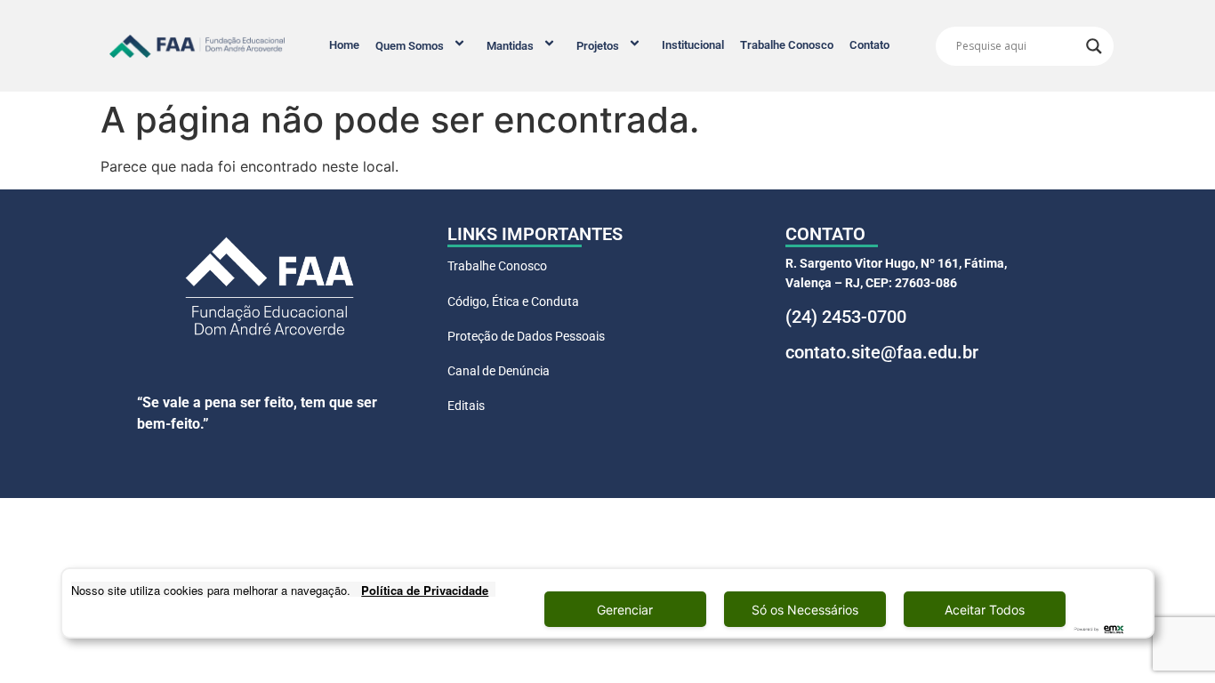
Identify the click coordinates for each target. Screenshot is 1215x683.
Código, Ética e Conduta (513, 301)
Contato (869, 45)
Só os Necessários (805, 609)
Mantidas (510, 45)
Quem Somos (409, 45)
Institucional (693, 45)
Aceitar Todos (985, 609)
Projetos (597, 45)
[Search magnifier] (1094, 46)
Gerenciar (625, 609)
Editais (466, 405)
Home (344, 45)
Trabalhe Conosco (786, 45)
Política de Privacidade (424, 590)
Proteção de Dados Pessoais (526, 336)
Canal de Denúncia (498, 371)
